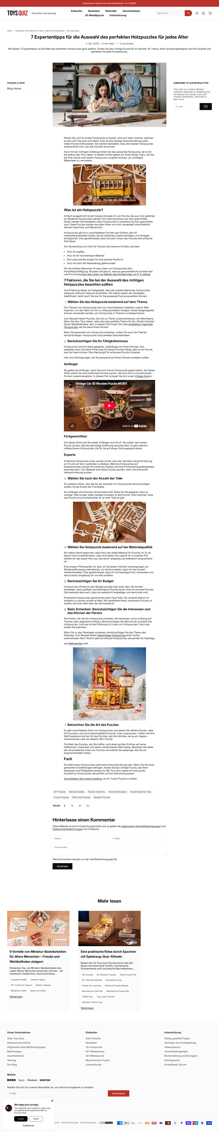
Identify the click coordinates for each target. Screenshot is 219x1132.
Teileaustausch (172, 1047)
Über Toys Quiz (15, 1038)
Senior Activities (38, 990)
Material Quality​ (76, 791)
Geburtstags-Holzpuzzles (111, 635)
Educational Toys (113, 980)
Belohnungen (14, 1051)
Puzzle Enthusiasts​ (117, 791)
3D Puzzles (87, 974)
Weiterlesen (16, 996)
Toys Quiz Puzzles (105, 996)
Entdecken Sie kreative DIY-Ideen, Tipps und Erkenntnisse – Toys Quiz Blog (47, 31)
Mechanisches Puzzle (98, 1060)
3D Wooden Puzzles (106, 974)
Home (9, 31)
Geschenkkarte (15, 1055)
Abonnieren (118, 1093)
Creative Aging (37, 979)
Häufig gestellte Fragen (177, 1038)
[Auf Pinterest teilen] (80, 805)
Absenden (62, 866)
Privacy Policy (20, 1112)
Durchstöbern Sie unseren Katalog (83, 778)
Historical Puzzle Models (116, 985)
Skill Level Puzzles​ (81, 797)
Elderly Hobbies (43, 985)
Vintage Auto (142, 376)
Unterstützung (118, 15)
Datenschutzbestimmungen (68, 829)
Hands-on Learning (91, 985)
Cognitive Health (19, 979)
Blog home (14, 88)
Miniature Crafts (18, 990)
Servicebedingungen (88, 1123)
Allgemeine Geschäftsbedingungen (26, 1047)
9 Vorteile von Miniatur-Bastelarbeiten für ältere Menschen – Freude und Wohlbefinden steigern (38, 956)
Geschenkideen (131, 11)
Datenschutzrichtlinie (18, 1042)
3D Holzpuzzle (94, 1047)
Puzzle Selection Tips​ (140, 791)
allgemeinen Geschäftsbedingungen (141, 826)
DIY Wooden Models (92, 980)
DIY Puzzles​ (60, 791)
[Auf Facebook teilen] (64, 805)
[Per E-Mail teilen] (87, 805)
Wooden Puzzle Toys (92, 1002)
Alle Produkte (93, 1038)
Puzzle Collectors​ (96, 791)
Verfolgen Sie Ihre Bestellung (180, 1042)
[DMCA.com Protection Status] (105, 1122)
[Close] (52, 1100)
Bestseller (111, 11)
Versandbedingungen (176, 1051)
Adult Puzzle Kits (128, 974)
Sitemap (11, 1060)
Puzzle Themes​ (61, 797)
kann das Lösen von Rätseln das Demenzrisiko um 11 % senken (115, 274)
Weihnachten (75, 643)
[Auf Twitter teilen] (72, 805)
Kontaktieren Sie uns (175, 1064)
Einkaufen (76, 11)
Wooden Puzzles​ (102, 797)
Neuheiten (94, 11)
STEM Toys (87, 996)
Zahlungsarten (172, 1060)
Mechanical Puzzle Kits (117, 991)
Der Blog (12, 1064)
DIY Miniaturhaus (95, 1051)
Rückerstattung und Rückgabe (180, 1055)
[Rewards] (203, 13)
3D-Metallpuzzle (94, 15)
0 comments (126, 43)
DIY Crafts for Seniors (21, 985)
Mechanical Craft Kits (92, 991)
